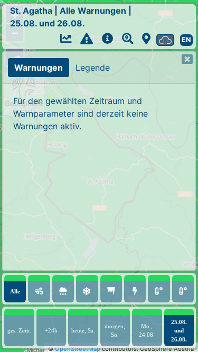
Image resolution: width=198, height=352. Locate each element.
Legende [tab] (93, 67)
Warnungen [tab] (38, 67)
